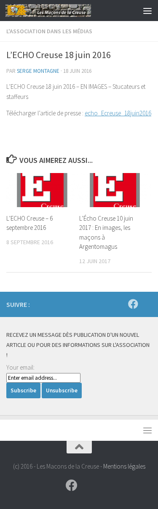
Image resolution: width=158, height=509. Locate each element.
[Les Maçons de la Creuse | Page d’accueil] (62, 10)
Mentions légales (124, 466)
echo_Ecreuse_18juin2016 (118, 113)
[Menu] (147, 10)
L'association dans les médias (49, 31)
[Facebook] (133, 304)
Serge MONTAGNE (38, 71)
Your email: (20, 367)
